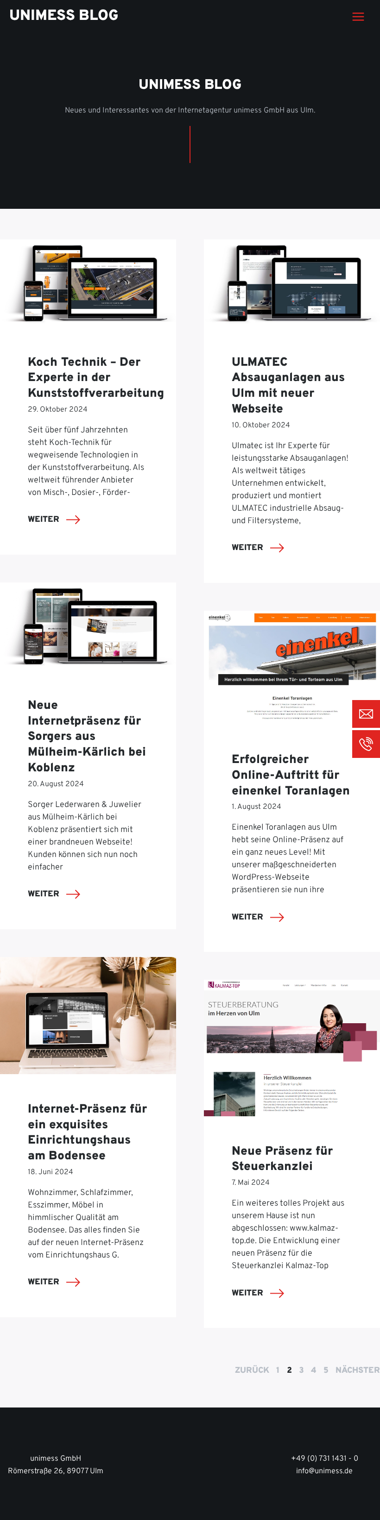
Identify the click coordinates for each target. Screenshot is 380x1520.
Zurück (252, 1370)
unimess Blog (64, 16)
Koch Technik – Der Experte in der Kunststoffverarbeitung (96, 378)
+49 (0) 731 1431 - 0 (324, 1459)
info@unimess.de (324, 1471)
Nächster (358, 1370)
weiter (45, 519)
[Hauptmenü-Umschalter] (358, 17)
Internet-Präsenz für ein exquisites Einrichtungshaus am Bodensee (87, 1133)
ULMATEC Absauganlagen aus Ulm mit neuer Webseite (288, 386)
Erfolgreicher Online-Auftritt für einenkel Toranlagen (291, 775)
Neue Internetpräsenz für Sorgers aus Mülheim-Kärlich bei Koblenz (87, 737)
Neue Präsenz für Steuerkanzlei (282, 1159)
